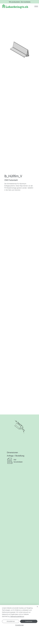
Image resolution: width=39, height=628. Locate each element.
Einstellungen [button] (19, 625)
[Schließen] (36, 607)
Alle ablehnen (11, 621)
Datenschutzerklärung (17, 616)
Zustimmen (28, 621)
